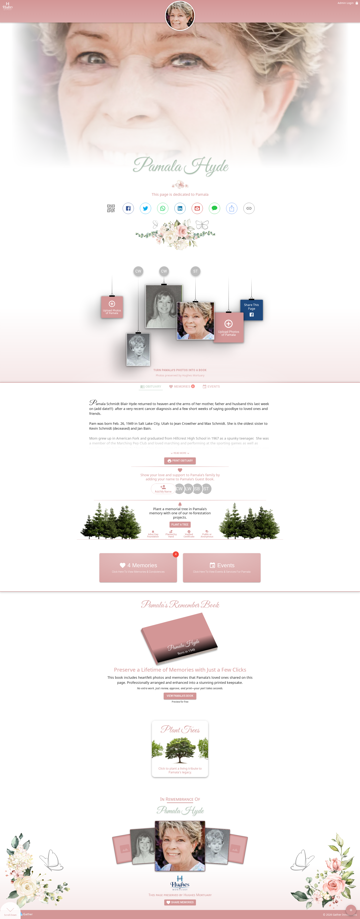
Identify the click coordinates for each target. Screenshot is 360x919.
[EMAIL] (197, 208)
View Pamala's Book (180, 695)
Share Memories (182, 902)
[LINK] (249, 208)
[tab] (151, 386)
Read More (180, 453)
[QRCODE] (111, 208)
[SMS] (214, 208)
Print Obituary (182, 460)
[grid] (180, 323)
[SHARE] (231, 208)
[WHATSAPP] (162, 208)
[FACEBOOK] (128, 208)
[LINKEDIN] (180, 208)
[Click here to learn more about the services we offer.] (180, 883)
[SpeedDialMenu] (351, 910)
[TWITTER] (145, 208)
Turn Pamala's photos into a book (180, 370)
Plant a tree (179, 524)
